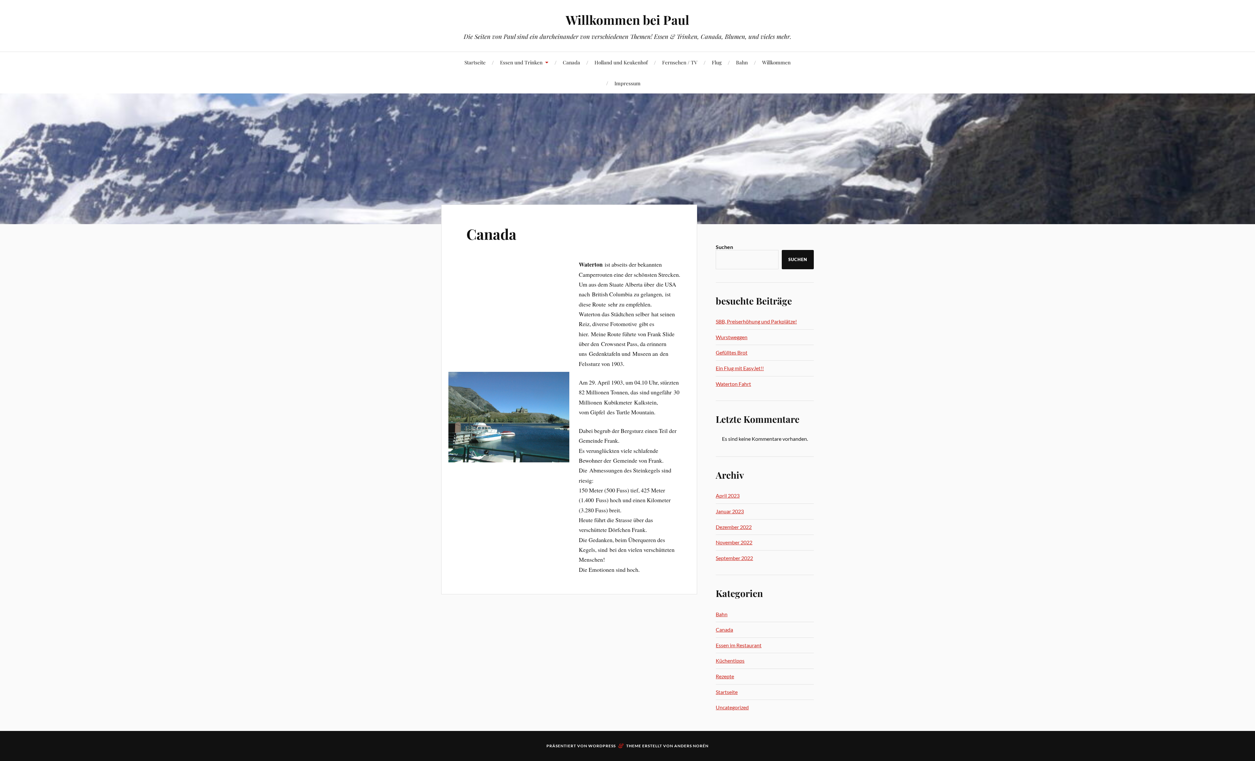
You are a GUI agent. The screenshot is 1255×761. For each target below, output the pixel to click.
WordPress (602, 745)
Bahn (742, 62)
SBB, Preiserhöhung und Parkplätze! (756, 321)
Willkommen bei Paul (627, 19)
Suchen (724, 247)
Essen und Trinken (521, 62)
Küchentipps (730, 660)
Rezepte (725, 676)
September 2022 (734, 558)
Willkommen (776, 62)
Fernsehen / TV (679, 62)
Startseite (475, 62)
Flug (717, 62)
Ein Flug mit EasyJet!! (740, 368)
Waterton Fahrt (733, 384)
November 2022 (734, 542)
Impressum (627, 83)
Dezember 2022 (734, 527)
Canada (571, 62)
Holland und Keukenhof (621, 62)
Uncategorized (732, 707)
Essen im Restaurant (738, 645)
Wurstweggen (731, 337)
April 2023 (728, 495)
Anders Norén (691, 745)
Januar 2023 (730, 511)
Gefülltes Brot (731, 352)
